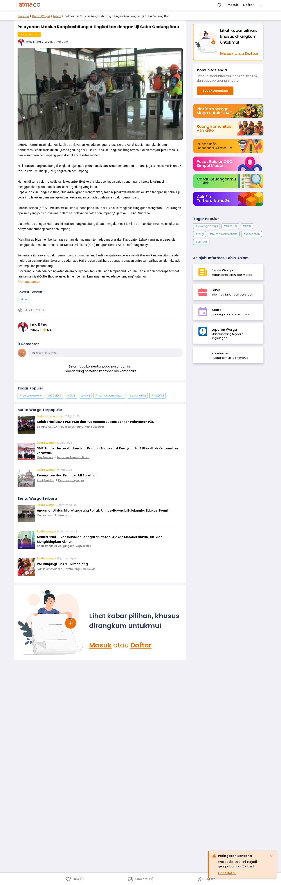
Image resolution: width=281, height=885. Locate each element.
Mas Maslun (45, 457)
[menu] (260, 5)
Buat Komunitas (215, 90)
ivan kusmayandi (48, 569)
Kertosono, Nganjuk (71, 480)
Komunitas (220, 353)
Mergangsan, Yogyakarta (74, 546)
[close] (271, 856)
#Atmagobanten (29, 281)
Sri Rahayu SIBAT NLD (50, 427)
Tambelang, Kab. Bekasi (80, 569)
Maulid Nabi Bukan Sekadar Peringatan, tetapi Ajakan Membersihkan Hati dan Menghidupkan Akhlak (99, 539)
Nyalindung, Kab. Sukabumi (86, 427)
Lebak (57, 16)
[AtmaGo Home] (30, 5)
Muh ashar (44, 515)
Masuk (233, 5)
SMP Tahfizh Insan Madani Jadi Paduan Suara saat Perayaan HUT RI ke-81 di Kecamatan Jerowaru (107, 450)
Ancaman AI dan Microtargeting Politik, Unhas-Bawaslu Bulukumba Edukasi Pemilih (104, 510)
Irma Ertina (33, 41)
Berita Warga (41, 16)
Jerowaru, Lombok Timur (73, 457)
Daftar (248, 5)
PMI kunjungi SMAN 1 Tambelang (62, 564)
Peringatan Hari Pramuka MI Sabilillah (67, 475)
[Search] (219, 5)
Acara (217, 310)
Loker (216, 290)
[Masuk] (52, 622)
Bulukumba (62, 515)
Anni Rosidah (45, 480)
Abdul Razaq (45, 546)
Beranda (23, 16)
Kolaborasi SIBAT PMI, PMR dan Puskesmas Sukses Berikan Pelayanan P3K (95, 422)
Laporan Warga (224, 329)
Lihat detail (227, 873)
